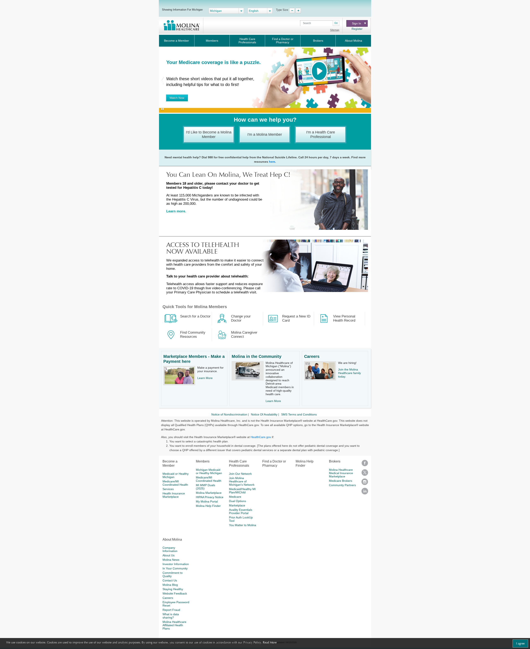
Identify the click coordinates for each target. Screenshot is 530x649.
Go (336, 23)
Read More (270, 642)
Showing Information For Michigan (182, 9)
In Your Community (175, 568)
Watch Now (177, 97)
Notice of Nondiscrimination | (230, 414)
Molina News (171, 559)
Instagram (364, 483)
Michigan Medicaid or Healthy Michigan (209, 471)
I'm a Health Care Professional (320, 134)
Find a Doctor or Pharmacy (282, 40)
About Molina (353, 40)
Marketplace (237, 505)
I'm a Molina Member (264, 134)
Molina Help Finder (208, 505)
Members (212, 40)
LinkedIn (364, 492)
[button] (162, 80)
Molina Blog (170, 584)
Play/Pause (161, 109)
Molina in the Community (256, 356)
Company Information (170, 549)
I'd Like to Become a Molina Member (208, 134)
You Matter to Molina (242, 525)
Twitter (364, 473)
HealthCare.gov (261, 437)
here (272, 161)
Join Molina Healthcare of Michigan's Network (241, 481)
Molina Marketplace (209, 492)
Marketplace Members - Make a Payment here (194, 359)
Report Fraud (171, 609)
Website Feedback (175, 593)
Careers (311, 356)
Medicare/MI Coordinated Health (175, 483)
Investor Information (176, 564)
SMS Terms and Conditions (299, 414)
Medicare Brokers (340, 480)
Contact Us (170, 580)
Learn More (205, 378)
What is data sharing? (171, 616)
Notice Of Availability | (265, 414)
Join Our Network (240, 473)
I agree (520, 643)
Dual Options (237, 501)
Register (357, 28)
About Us (169, 555)
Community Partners (342, 485)
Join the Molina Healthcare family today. (349, 373)
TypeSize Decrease (292, 10)
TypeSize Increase (298, 10)
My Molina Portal (207, 501)
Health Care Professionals (247, 40)
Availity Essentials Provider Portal (240, 511)
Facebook (364, 464)
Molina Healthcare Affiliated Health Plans (174, 625)
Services (168, 489)
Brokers (318, 40)
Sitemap (334, 30)
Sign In (356, 23)
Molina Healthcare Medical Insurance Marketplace (341, 473)
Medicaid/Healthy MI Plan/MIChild (242, 490)
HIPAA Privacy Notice (209, 497)
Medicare (235, 496)
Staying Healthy (173, 589)
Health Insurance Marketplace (174, 495)
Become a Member (176, 40)
